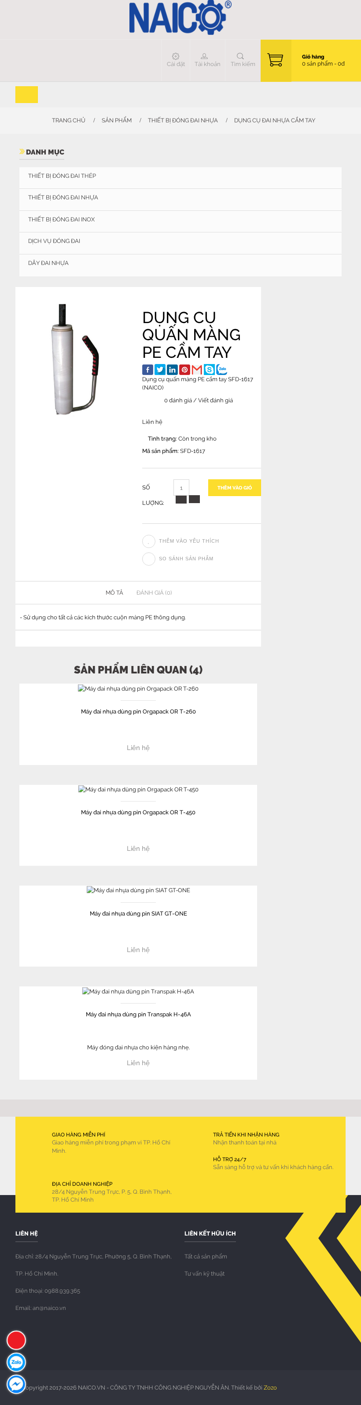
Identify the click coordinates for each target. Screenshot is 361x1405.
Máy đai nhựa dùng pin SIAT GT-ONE (138, 913)
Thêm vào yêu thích (189, 541)
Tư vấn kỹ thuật (204, 1273)
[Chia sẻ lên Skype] (209, 369)
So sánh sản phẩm (186, 558)
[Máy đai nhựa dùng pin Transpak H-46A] (138, 990)
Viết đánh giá (215, 400)
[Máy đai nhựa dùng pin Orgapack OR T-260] (138, 687)
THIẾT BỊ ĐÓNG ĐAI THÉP (62, 176)
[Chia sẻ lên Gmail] (197, 369)
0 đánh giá (178, 400)
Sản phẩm (117, 120)
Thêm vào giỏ (234, 487)
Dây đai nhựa (48, 263)
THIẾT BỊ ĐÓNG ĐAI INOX (61, 219)
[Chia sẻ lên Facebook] (147, 369)
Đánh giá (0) (154, 592)
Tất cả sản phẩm (205, 1256)
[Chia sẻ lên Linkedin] (172, 369)
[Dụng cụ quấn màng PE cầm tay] (74, 359)
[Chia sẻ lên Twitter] (160, 369)
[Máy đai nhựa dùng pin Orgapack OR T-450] (138, 789)
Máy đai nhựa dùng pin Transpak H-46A (138, 1014)
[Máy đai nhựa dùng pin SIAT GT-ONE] (138, 890)
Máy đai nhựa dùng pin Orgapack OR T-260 (138, 711)
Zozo (270, 1387)
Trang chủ (68, 120)
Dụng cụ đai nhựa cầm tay (274, 120)
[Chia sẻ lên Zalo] (221, 369)
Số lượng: (153, 495)
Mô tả (114, 592)
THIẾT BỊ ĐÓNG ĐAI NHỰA (183, 120)
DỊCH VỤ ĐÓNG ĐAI (54, 241)
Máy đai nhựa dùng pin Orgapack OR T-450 (138, 812)
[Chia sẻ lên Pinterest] (184, 369)
